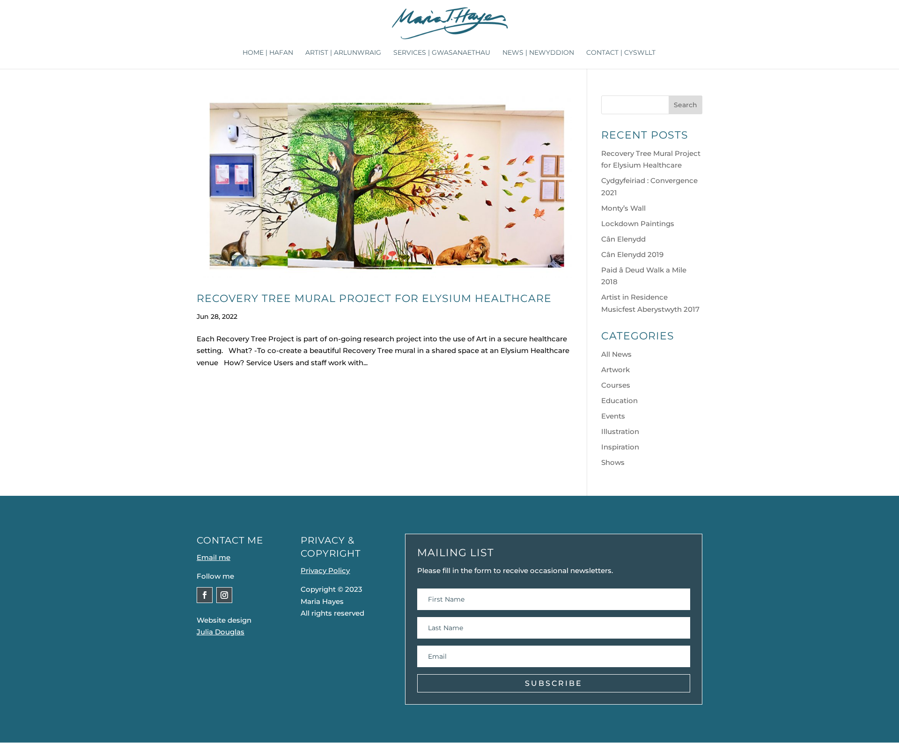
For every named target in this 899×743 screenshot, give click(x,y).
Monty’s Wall (623, 208)
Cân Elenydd (623, 239)
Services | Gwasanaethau (441, 53)
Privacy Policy (325, 570)
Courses (615, 385)
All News (616, 354)
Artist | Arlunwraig (343, 53)
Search (685, 105)
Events (613, 416)
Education (619, 400)
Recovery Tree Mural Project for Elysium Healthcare (374, 298)
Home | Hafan (268, 53)
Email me (213, 557)
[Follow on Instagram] (224, 595)
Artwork (615, 369)
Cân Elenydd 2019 (632, 254)
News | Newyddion (538, 53)
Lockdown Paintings (637, 223)
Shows (613, 462)
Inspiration (620, 446)
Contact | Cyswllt (621, 53)
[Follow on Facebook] (205, 595)
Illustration (620, 431)
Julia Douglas (220, 631)
